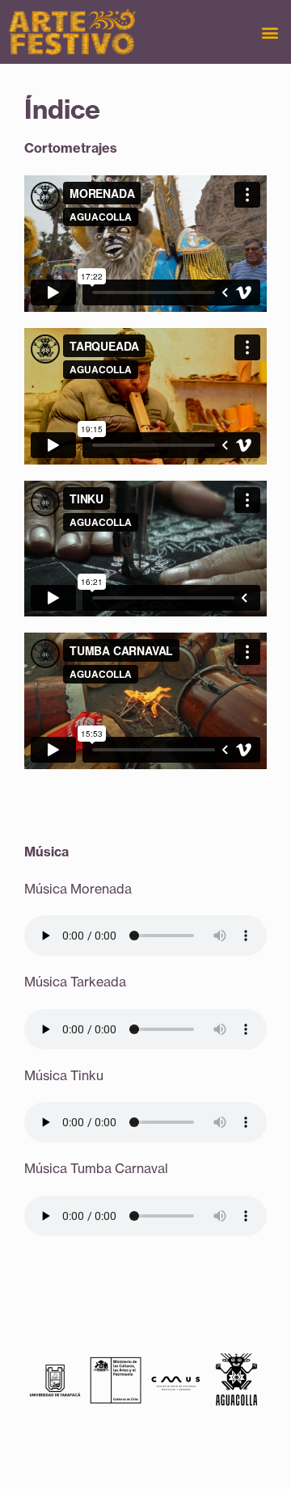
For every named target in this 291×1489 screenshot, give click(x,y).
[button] (269, 32)
